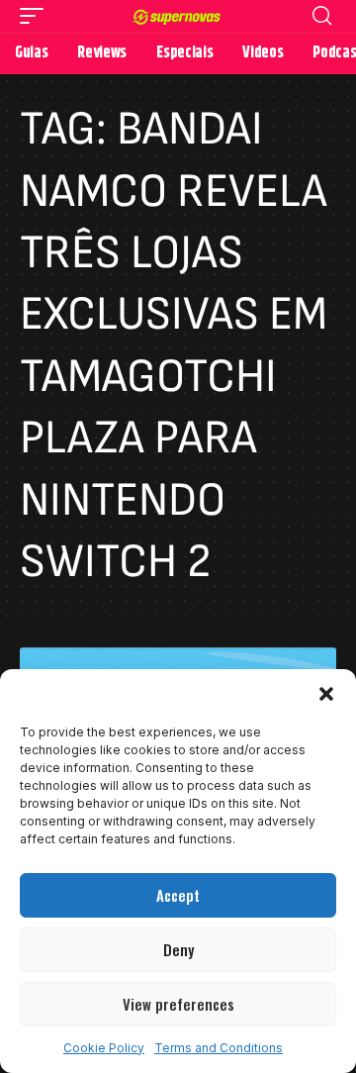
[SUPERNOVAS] (178, 16)
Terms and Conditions (218, 1047)
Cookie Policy (103, 1047)
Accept (178, 895)
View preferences (178, 1004)
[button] (326, 694)
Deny (178, 949)
